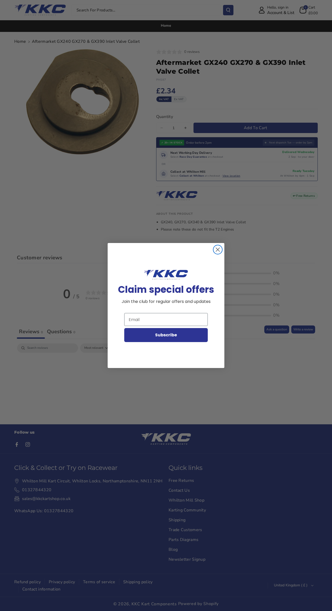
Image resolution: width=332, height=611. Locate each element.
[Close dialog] (217, 249)
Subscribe (166, 335)
